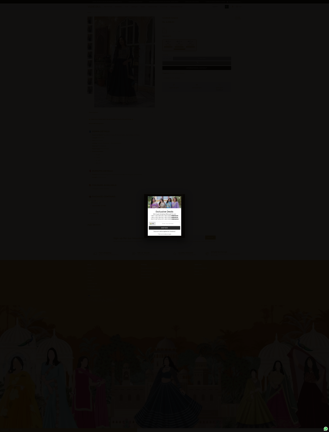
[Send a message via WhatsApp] (325, 428)
